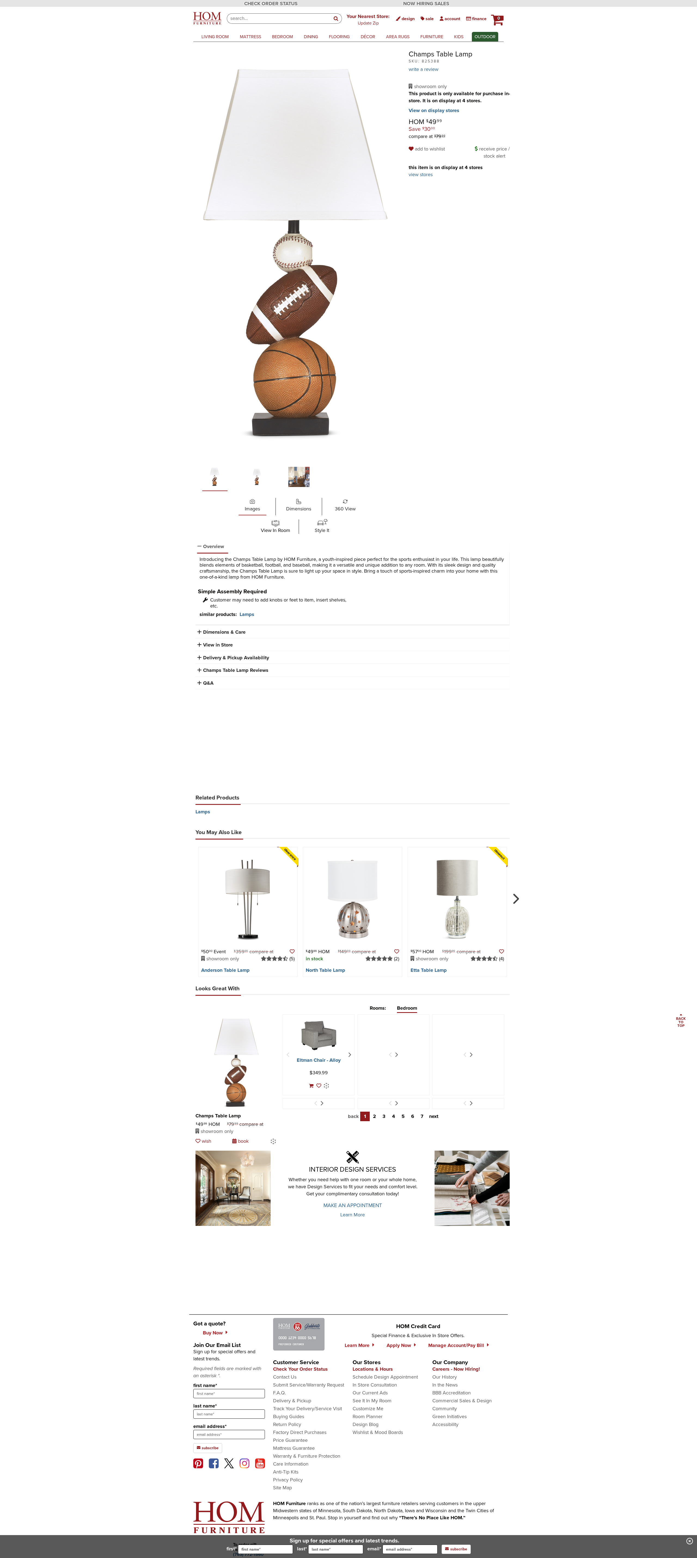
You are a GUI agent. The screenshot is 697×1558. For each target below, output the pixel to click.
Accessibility (445, 1424)
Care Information (290, 1463)
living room (215, 37)
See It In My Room (372, 1400)
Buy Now (213, 1332)
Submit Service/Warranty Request (308, 1384)
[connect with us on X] (229, 1463)
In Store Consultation (375, 1384)
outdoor (485, 37)
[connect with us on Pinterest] (198, 1463)
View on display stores (434, 110)
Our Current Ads (370, 1392)
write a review (423, 69)
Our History (444, 1376)
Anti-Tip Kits (285, 1471)
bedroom (282, 37)
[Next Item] (349, 1054)
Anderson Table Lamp (225, 970)
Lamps (247, 614)
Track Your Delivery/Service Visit (307, 1408)
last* (302, 1548)
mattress (250, 37)
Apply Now (399, 1345)
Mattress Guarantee (294, 1448)
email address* (210, 1426)
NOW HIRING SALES (426, 3)
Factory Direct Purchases (299, 1432)
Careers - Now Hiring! (456, 1369)
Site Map (282, 1487)
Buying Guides (288, 1416)
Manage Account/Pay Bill (456, 1345)
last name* (205, 1405)
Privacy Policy (288, 1479)
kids (458, 37)
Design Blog (365, 1424)
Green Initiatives (449, 1416)
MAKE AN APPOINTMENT (352, 1205)
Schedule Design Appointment (385, 1376)
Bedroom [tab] (407, 1008)
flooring (339, 37)
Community (444, 1408)
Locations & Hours (373, 1369)
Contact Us (284, 1376)
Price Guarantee (290, 1440)
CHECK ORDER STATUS (271, 3)
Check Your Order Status (300, 1369)
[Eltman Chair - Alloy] (319, 1035)
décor (368, 37)
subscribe (210, 1448)
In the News (445, 1384)
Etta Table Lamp (429, 970)
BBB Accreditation (451, 1392)
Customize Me (368, 1408)
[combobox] (279, 18)
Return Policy (287, 1424)
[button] (368, 19)
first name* (205, 1385)
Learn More (352, 1214)
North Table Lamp (325, 970)
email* (374, 1548)
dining (311, 37)
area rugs (397, 37)
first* (232, 1548)
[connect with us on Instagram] (244, 1463)
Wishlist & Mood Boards (378, 1432)
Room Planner (368, 1416)
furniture (431, 37)
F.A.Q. (279, 1392)
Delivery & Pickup (292, 1400)
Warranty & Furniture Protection (306, 1456)
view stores (421, 174)
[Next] (514, 896)
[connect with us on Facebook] (214, 1463)
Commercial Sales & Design (462, 1400)
